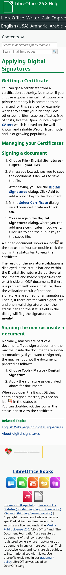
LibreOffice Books (33, 471)
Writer (32, 18)
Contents (10, 36)
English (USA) (14, 26)
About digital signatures (21, 433)
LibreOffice (12, 18)
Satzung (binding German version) (28, 513)
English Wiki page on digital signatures (32, 427)
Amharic (38, 26)
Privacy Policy (47, 505)
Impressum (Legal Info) (19, 505)
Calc (46, 18)
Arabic (56, 26)
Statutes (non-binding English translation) (32, 509)
